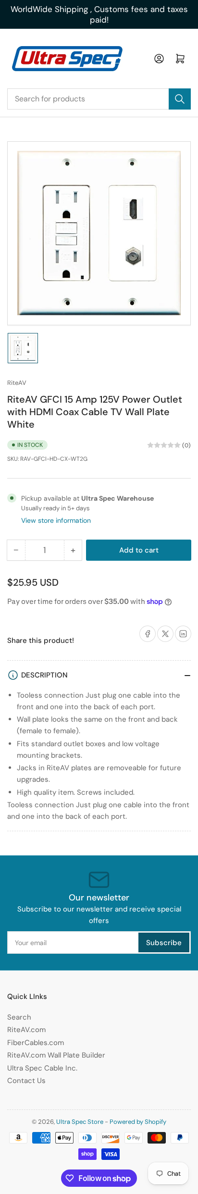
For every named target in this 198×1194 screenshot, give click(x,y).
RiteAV (16, 383)
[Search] (179, 99)
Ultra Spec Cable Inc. (42, 1068)
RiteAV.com (26, 1029)
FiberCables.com (35, 1042)
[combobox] (99, 99)
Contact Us (26, 1080)
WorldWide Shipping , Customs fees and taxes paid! (99, 14)
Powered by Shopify (138, 1122)
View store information (56, 520)
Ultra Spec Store (79, 1122)
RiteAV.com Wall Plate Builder (56, 1055)
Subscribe (164, 943)
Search (19, 1017)
